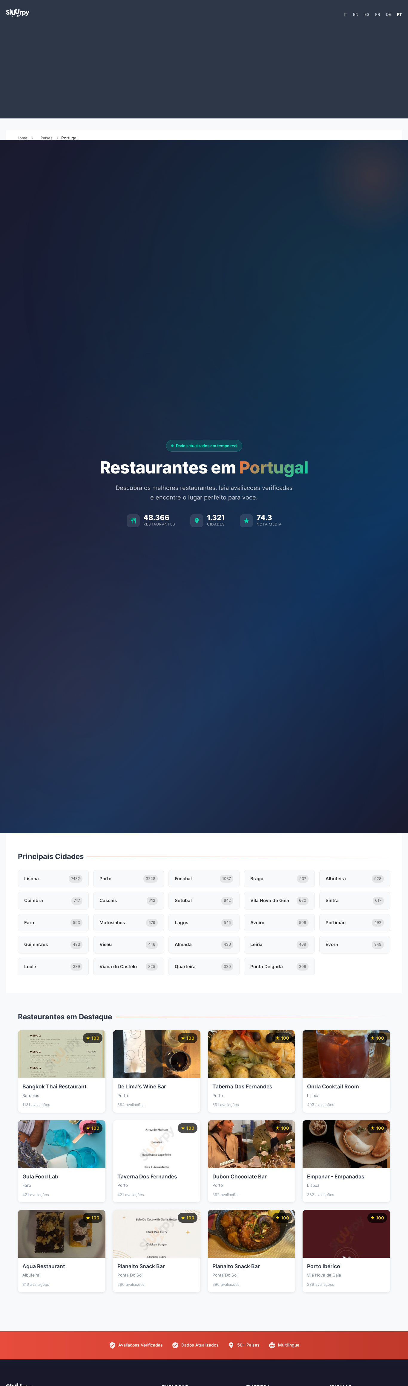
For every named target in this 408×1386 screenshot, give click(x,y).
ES (366, 14)
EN (355, 14)
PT (399, 14)
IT (345, 14)
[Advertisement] (204, 70)
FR (377, 14)
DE (388, 14)
